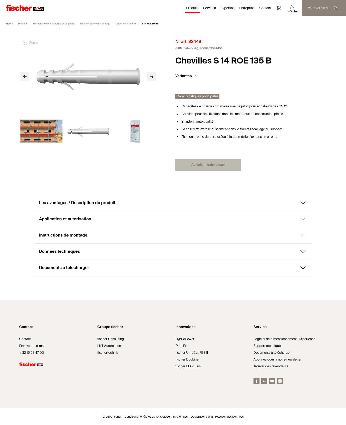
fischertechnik (107, 352)
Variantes (183, 76)
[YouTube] (272, 381)
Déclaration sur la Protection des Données (217, 416)
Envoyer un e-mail (32, 346)
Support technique (267, 346)
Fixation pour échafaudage (95, 23)
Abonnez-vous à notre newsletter (277, 359)
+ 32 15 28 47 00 (31, 352)
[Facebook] (256, 381)
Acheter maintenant (208, 164)
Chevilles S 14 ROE (126, 23)
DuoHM (181, 346)
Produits (22, 23)
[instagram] (280, 381)
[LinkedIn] (264, 381)
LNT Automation (109, 346)
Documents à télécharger (272, 352)
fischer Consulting (110, 339)
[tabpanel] (41, 131)
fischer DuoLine (186, 359)
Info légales (180, 416)
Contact (265, 8)
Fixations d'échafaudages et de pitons (54, 23)
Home (9, 23)
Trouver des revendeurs (270, 366)
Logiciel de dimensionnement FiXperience (284, 339)
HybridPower (184, 339)
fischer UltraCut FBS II (191, 352)
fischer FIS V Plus (188, 366)
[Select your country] (279, 8)
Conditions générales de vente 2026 (147, 416)
